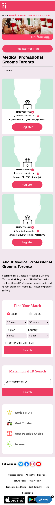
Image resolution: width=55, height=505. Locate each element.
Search (27, 392)
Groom (37, 314)
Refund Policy (20, 481)
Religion (10, 330)
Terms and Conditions (16, 487)
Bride (14, 314)
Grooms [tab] (8, 70)
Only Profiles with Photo (21, 343)
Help (47, 487)
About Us (30, 475)
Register (27, 127)
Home (5, 15)
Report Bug (27, 493)
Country (32, 330)
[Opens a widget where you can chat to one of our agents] (43, 499)
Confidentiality (35, 487)
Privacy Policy (35, 481)
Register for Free (27, 49)
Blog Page (42, 475)
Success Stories (15, 475)
